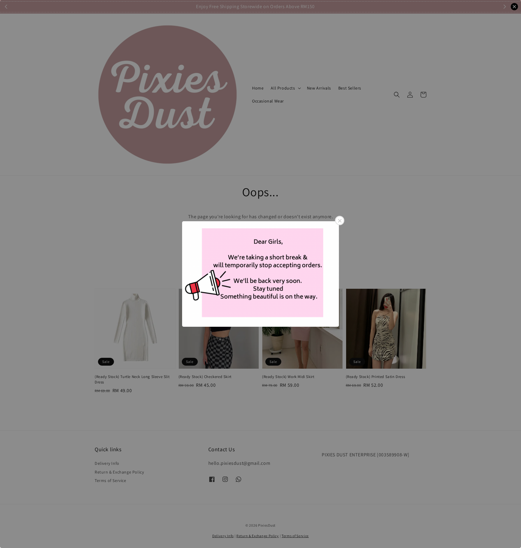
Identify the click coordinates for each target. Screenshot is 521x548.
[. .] (260, 274)
